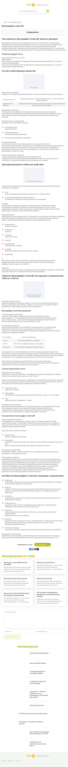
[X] (38, 549)
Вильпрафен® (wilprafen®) (34, 181)
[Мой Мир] (35, 549)
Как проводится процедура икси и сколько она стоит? (39, 732)
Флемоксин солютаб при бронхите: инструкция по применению (17, 594)
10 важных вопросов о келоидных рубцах (37, 672)
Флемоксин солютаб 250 (46, 562)
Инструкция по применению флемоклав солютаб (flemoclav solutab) (48, 594)
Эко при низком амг (37, 705)
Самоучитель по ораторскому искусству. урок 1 (38, 743)
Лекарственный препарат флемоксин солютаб (34, 295)
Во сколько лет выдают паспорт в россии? (31, 722)
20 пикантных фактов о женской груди (38, 682)
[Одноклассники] (33, 549)
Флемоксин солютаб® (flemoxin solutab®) (15, 563)
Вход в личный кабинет (38, 663)
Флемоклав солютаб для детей (15, 578)
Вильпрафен (34, 87)
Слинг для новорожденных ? (39, 654)
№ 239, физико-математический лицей (33, 713)
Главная (4, 760)
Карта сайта (11, 760)
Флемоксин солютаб (44, 578)
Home (5, 22)
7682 (30, 5)
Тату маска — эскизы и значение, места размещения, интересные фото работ (39, 694)
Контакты (18, 760)
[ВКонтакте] (30, 549)
